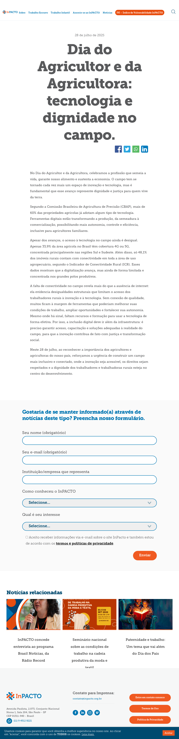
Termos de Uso (150, 709)
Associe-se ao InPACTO (86, 13)
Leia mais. (88, 734)
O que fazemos (28, 20)
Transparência (28, 25)
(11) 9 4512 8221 (22, 720)
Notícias (107, 13)
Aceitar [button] (169, 733)
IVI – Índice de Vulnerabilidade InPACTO (140, 13)
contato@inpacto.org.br (87, 698)
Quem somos (27, 17)
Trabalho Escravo (38, 13)
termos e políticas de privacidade (84, 543)
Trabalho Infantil (60, 13)
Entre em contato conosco (150, 697)
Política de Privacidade (150, 720)
